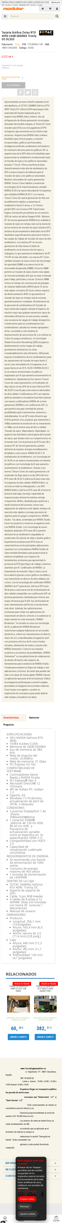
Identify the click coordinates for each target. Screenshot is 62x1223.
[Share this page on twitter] (27, 92)
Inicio (4, 1220)
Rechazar (24, 1206)
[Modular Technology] (13, 9)
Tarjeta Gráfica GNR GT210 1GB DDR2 (18, 988)
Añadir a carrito (18, 1037)
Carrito (56, 1220)
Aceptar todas (27, 1199)
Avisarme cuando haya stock (11, 78)
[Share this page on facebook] (20, 92)
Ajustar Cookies (27, 1213)
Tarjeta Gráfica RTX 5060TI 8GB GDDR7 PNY (45, 988)
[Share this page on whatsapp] (35, 92)
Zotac (18, 44)
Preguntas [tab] (8, 724)
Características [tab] (11, 717)
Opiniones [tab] (34, 717)
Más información (27, 1191)
